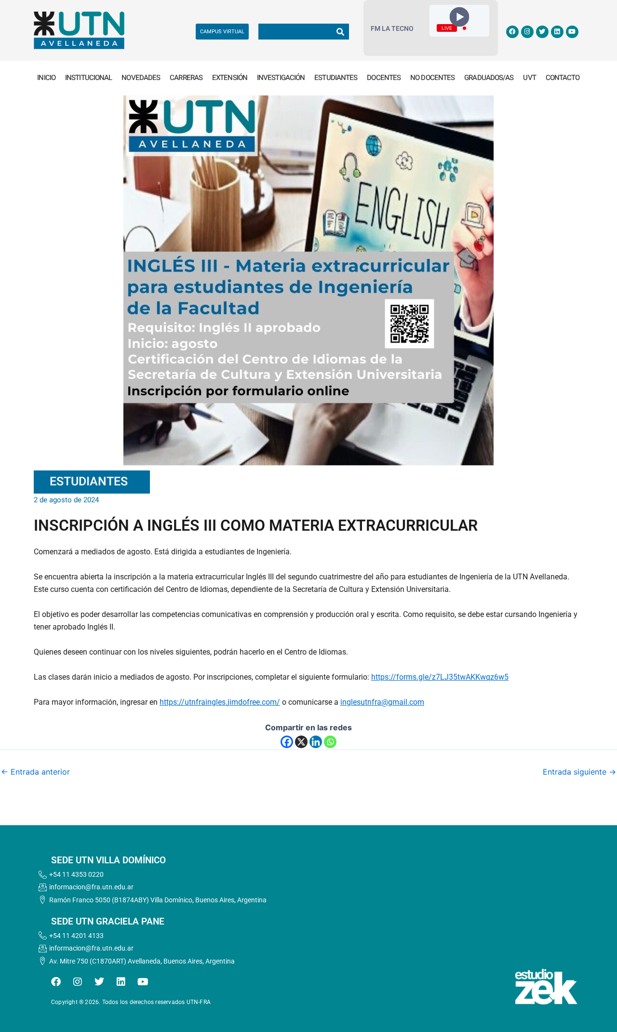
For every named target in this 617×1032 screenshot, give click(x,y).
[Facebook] (287, 742)
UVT (529, 77)
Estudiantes (335, 77)
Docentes (384, 77)
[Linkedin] (315, 742)
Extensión (229, 77)
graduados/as (488, 77)
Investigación (281, 77)
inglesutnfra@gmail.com (382, 702)
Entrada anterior (35, 772)
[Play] (459, 17)
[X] (301, 742)
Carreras (186, 77)
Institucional (88, 77)
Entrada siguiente (579, 772)
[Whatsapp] (330, 742)
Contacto (563, 77)
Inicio (46, 77)
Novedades (140, 77)
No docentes (432, 77)
